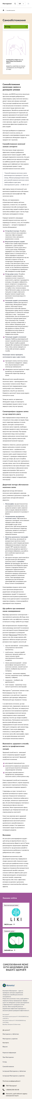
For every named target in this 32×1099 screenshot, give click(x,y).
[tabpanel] (16, 928)
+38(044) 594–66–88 (12, 1090)
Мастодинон (13, 635)
